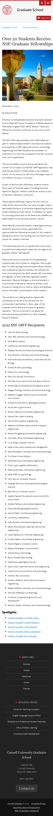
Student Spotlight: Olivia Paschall (22, 626)
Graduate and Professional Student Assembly (26, 721)
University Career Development (27, 733)
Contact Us (26, 788)
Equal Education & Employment (26, 807)
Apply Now (45, 17)
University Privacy (38, 803)
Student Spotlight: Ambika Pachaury (24, 622)
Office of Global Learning (26, 727)
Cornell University (14, 803)
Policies (26, 688)
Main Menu (48, 3)
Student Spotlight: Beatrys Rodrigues (24, 631)
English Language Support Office (26, 715)
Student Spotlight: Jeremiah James (23, 617)
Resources (26, 676)
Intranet (26, 664)
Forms (26, 682)
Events (26, 670)
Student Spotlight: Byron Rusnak (22, 636)
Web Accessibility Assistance (27, 810)
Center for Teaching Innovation (26, 709)
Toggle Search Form (42, 3)
